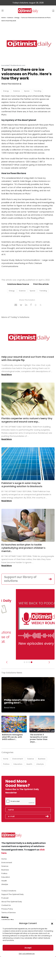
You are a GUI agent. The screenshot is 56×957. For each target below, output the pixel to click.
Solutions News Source (18, 284)
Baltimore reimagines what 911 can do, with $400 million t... (12, 737)
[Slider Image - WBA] (27, 662)
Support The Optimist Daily (12, 894)
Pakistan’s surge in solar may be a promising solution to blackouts (21, 484)
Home (3, 18)
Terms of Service (8, 912)
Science (10, 18)
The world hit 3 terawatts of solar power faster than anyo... (39, 738)
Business (41, 759)
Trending (37, 91)
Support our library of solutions (20, 579)
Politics (6, 764)
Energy (17, 18)
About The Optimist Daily (11, 901)
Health (29, 764)
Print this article (41, 284)
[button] (52, 923)
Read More (6, 374)
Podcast (4, 898)
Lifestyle (40, 764)
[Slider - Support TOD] (29, 662)
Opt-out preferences (27, 953)
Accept (28, 947)
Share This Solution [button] (10, 84)
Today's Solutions (8, 890)
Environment (17, 759)
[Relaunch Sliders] (31, 662)
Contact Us (6, 905)
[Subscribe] (24, 662)
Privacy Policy (7, 909)
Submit (47, 816)
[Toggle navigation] (2, 10)
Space (26, 91)
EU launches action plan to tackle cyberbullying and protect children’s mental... (23, 548)
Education (18, 764)
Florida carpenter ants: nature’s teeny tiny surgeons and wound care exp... (26, 420)
